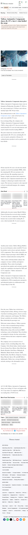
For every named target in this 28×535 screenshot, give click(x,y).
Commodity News (5, 495)
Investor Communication (12, 508)
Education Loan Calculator (7, 479)
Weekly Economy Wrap (12, 12)
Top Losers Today (16, 462)
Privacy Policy (20, 505)
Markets (6, 7)
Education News (5, 499)
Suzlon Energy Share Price (7, 447)
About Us (11, 505)
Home (2, 7)
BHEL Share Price (18, 452)
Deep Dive (4, 464)
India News (4, 502)
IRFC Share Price (16, 450)
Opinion (11, 499)
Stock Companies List (6, 485)
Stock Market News (16, 7)
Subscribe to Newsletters (16, 485)
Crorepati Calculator (17, 472)
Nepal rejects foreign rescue (7, 467)
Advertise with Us (17, 510)
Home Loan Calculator (16, 477)
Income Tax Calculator (6, 472)
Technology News (13, 497)
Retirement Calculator (21, 475)
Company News (11, 492)
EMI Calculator (5, 475)
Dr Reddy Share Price (6, 454)
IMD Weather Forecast (17, 460)
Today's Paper (5, 505)
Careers (3, 512)
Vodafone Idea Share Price (17, 454)
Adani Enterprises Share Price (19, 447)
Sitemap (24, 510)
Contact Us (10, 510)
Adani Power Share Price (7, 450)
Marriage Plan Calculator (19, 479)
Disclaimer (4, 508)
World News (21, 497)
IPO (10, 7)
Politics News (10, 502)
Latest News (4, 492)
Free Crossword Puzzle (6, 487)
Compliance (4, 510)
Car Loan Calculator (6, 477)
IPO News (24, 492)
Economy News (24, 499)
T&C (15, 505)
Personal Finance (5, 497)
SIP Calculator (12, 475)
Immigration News (14, 495)
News (8, 17)
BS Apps (8, 512)
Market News (18, 492)
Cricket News (21, 495)
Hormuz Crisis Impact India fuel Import (15, 464)
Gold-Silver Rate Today (6, 462)
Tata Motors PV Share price (7, 452)
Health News (17, 499)
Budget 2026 (17, 502)
